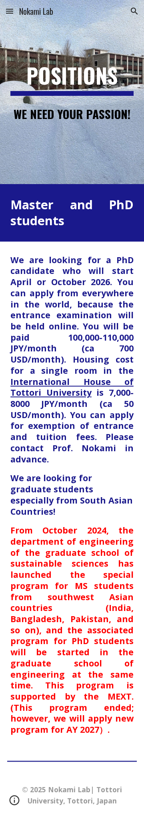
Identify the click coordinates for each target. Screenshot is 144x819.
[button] (9, 11)
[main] (72, 79)
